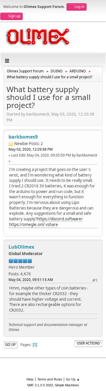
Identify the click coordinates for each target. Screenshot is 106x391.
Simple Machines (67, 385)
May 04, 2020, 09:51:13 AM (31, 279)
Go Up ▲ (73, 379)
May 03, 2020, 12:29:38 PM (31, 149)
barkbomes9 (23, 137)
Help (30, 379)
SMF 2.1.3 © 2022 (40, 385)
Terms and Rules (49, 379)
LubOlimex (21, 247)
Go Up (10, 344)
